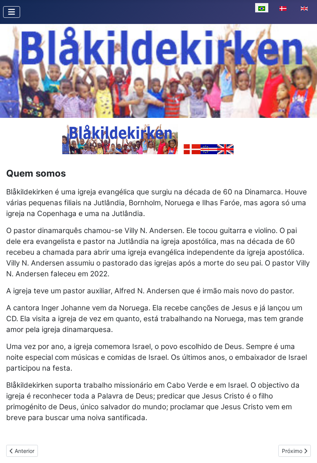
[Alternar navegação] (11, 12)
